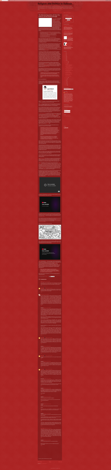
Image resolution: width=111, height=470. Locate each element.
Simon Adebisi (42, 428)
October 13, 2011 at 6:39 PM (48, 369)
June (66, 81)
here (44, 215)
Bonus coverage (43, 158)
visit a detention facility (42, 216)
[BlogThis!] (51, 276)
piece (46, 261)
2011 (65, 60)
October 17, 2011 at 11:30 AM (48, 428)
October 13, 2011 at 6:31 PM (47, 361)
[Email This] (50, 276)
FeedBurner (70, 21)
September (66, 77)
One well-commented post (42, 113)
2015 (65, 55)
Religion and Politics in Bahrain (55, 3)
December (66, 61)
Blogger (59, 468)
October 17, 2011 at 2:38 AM (47, 413)
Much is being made (54, 18)
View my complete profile (67, 102)
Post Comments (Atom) (44, 463)
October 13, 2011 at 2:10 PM (46, 281)
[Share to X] (52, 276)
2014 (65, 56)
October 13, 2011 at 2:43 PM (45, 294)
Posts (65, 110)
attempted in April (47, 66)
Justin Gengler (42, 337)
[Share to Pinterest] (54, 276)
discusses (55, 114)
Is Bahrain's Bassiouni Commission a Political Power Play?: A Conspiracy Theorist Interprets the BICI (68, 32)
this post (48, 123)
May (65, 82)
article (41, 101)
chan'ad (42, 281)
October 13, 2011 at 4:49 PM (47, 346)
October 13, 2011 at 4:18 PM (48, 337)
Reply (41, 285)
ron (41, 294)
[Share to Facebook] (53, 276)
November (66, 62)
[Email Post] (49, 276)
